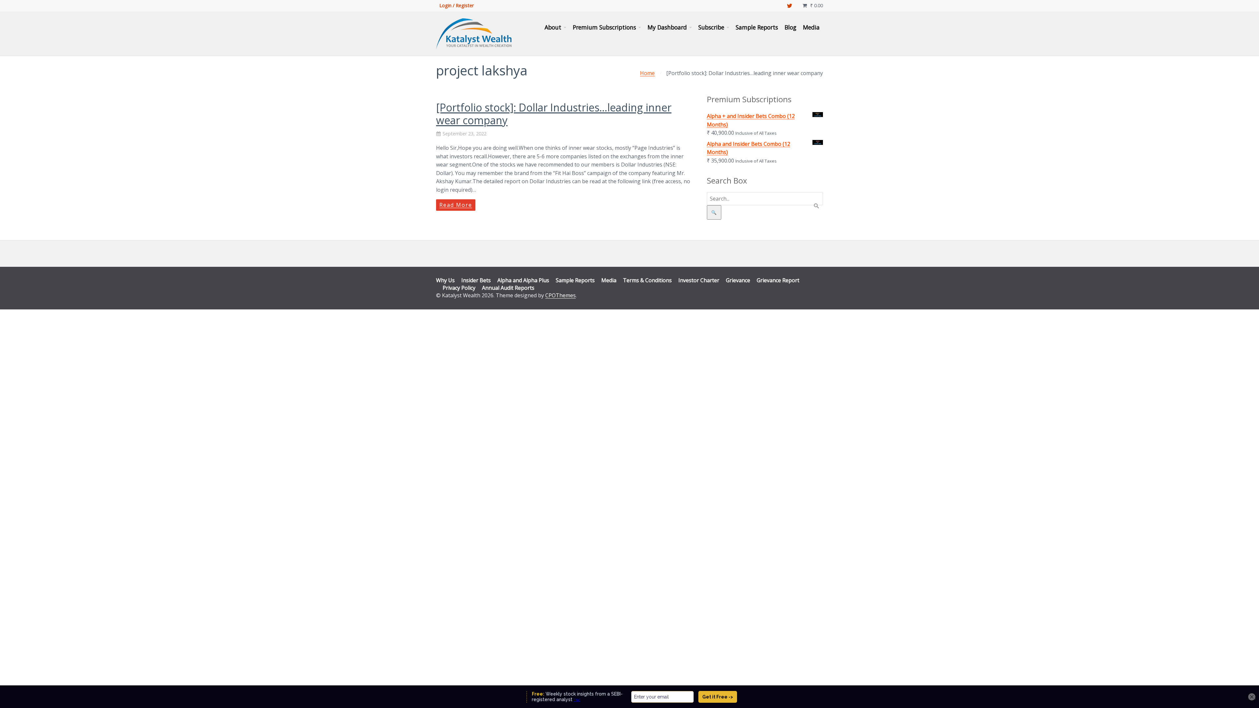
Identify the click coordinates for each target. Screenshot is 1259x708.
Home (647, 73)
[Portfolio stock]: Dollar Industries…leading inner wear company (553, 113)
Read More (455, 204)
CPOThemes (560, 295)
